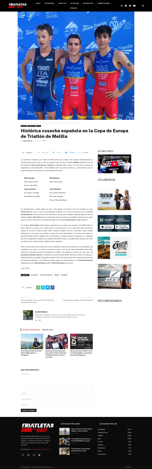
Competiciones (31, 125)
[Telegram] (48, 287)
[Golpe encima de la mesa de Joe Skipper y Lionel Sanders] (64, 431)
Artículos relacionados (31, 330)
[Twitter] (43, 287)
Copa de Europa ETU (46, 275)
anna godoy (34, 275)
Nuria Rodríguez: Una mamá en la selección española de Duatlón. (37, 301)
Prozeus (53, 467)
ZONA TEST (62, 3)
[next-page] (25, 361)
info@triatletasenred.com (40, 449)
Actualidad (29, 123)
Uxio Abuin (64, 275)
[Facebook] (52, 287)
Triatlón (38, 125)
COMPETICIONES (103, 3)
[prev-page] (22, 361)
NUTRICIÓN (75, 3)
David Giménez (27, 141)
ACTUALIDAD (49, 3)
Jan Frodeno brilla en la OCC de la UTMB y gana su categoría (31, 353)
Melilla (57, 275)
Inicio (22, 123)
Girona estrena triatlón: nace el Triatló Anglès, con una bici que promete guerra (81, 353)
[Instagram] (28, 455)
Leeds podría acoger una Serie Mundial (78, 300)
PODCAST (73, 8)
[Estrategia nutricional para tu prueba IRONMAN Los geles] (64, 441)
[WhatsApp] (38, 287)
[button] (143, 6)
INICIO (38, 3)
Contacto (128, 467)
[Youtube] (39, 455)
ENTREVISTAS (88, 3)
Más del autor (47, 330)
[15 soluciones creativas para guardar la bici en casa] (64, 451)
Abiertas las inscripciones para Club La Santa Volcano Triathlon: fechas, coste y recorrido (55, 354)
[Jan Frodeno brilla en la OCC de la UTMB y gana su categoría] (32, 341)
